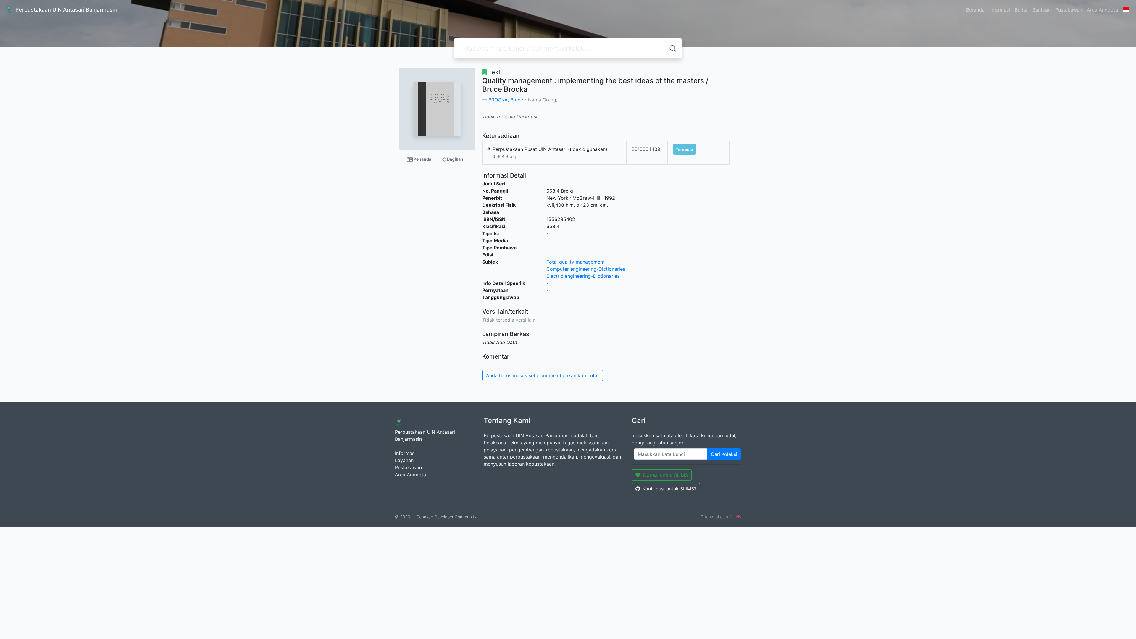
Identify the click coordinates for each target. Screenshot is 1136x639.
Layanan (404, 460)
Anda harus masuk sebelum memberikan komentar (542, 375)
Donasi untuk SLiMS (665, 475)
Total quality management (575, 262)
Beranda (975, 10)
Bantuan (1041, 10)
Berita (1021, 10)
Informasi (999, 10)
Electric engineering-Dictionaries (582, 276)
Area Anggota (1102, 10)
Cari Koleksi (724, 454)
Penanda (422, 159)
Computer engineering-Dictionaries (585, 269)
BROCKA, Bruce (505, 100)
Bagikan (454, 159)
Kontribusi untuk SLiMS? (669, 489)
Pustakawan (1068, 10)
